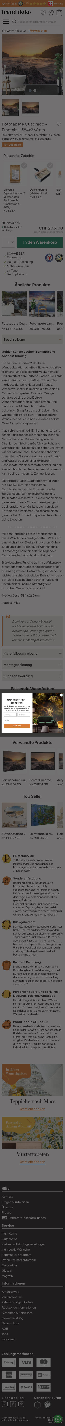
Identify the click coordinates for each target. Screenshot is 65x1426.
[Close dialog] (61, 695)
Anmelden (17, 726)
